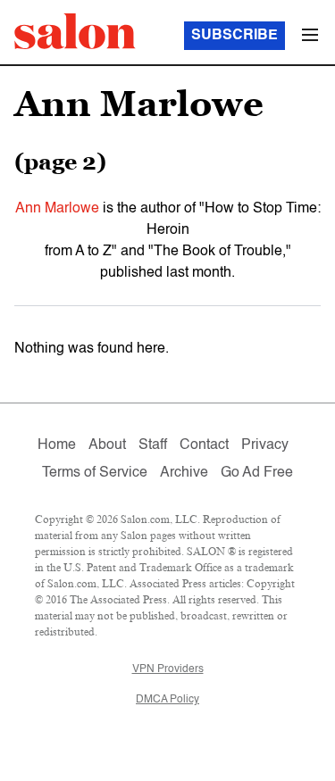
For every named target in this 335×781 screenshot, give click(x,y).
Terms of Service (94, 473)
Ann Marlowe (57, 209)
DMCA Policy (167, 699)
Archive (184, 473)
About (107, 445)
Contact (204, 445)
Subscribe (234, 36)
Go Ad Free (257, 473)
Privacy (265, 445)
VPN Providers (168, 669)
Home (57, 445)
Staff (152, 445)
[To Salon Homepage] (75, 31)
